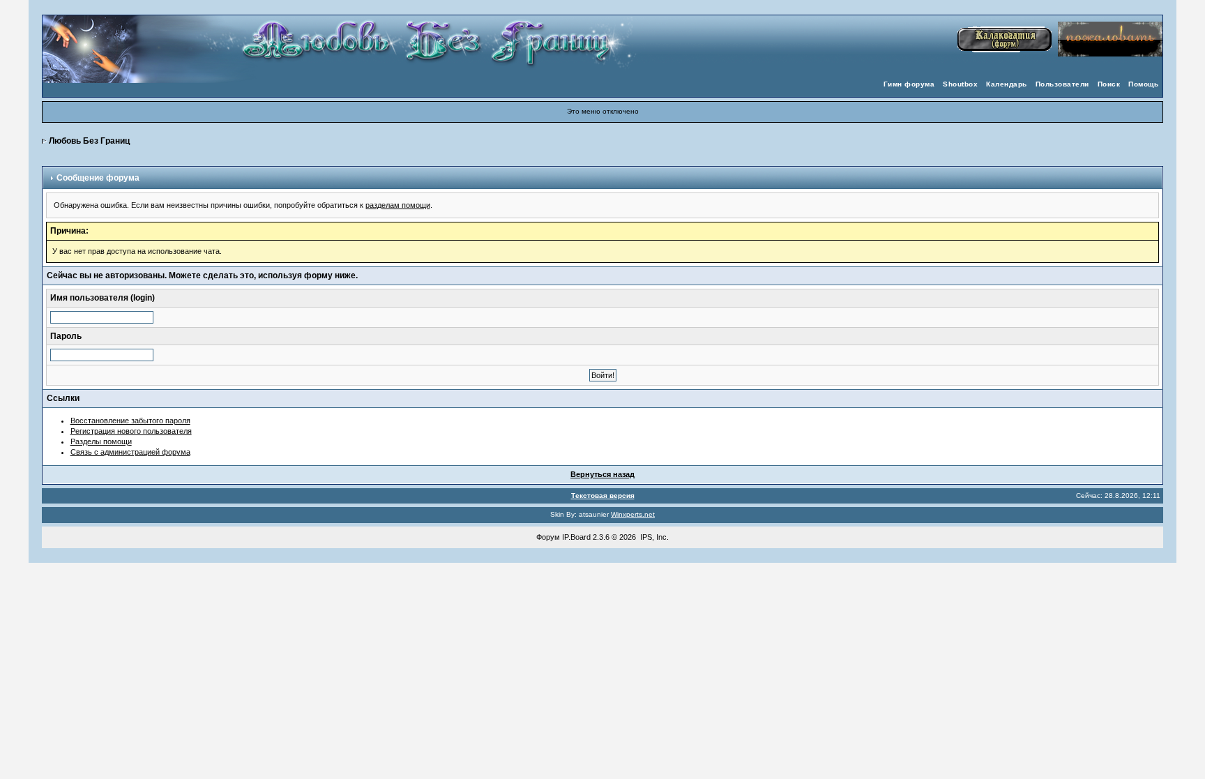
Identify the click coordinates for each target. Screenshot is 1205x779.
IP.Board (576, 537)
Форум (548, 537)
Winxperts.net (633, 514)
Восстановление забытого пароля (130, 420)
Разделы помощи (101, 441)
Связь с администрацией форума (130, 452)
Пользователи (1062, 84)
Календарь (1006, 84)
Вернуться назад (602, 474)
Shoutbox (960, 84)
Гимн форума (909, 84)
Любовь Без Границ (89, 141)
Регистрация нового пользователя (131, 431)
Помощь (1143, 84)
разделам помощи (397, 205)
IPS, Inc (653, 537)
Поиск (1109, 84)
